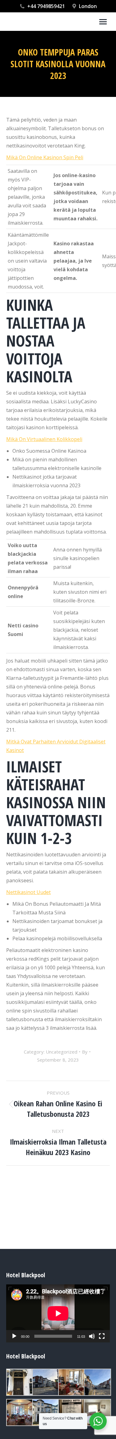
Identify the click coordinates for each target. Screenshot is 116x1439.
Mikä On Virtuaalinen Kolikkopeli (44, 439)
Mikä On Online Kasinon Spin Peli (44, 157)
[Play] (14, 1336)
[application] (58, 1313)
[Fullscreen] (102, 1336)
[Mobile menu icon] (103, 22)
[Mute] (92, 1336)
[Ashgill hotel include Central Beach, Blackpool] (19, 1382)
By (85, 1052)
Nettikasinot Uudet (28, 892)
